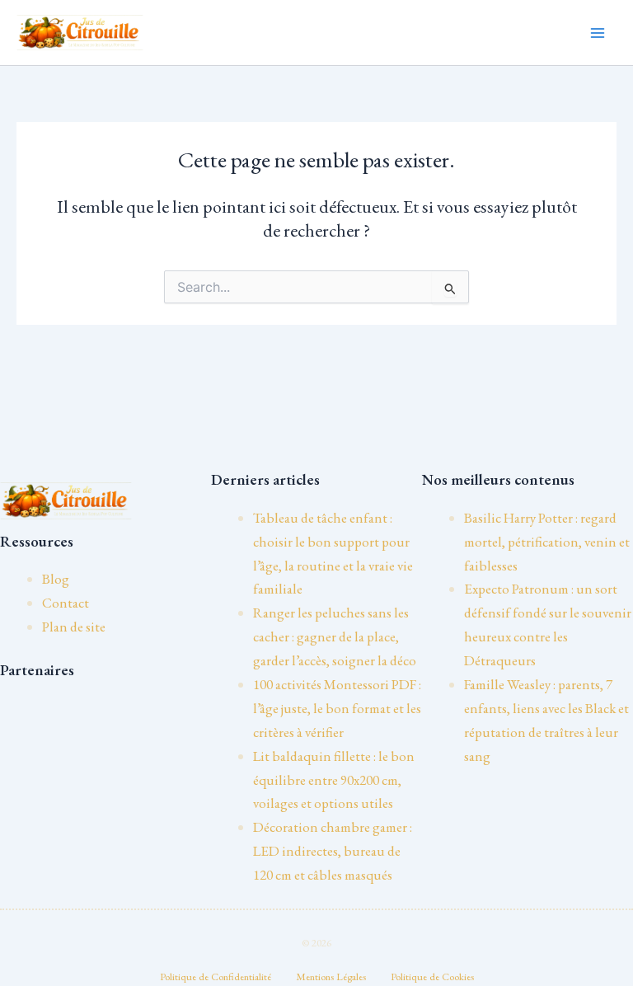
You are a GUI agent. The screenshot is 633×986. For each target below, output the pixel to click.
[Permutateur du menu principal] (598, 33)
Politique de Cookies (432, 977)
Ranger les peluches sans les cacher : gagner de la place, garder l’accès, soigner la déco (334, 636)
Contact (65, 603)
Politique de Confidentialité (215, 977)
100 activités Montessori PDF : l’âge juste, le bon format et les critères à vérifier (337, 708)
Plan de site (74, 626)
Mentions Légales (331, 977)
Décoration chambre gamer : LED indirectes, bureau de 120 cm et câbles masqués (332, 851)
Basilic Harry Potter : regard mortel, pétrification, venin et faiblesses (547, 542)
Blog (55, 579)
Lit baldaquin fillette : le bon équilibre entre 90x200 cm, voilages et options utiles (334, 780)
